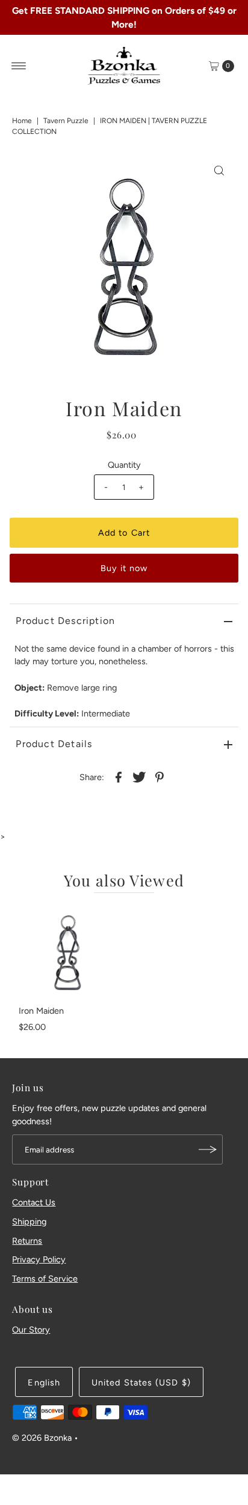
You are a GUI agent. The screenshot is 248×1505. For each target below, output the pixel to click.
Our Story (31, 1329)
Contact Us (33, 1202)
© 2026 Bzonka (42, 1437)
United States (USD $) (141, 1382)
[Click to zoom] (219, 170)
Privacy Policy (39, 1259)
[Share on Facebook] (119, 777)
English (44, 1382)
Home (22, 121)
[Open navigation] (19, 66)
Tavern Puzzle (65, 121)
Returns (27, 1240)
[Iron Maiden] (67, 952)
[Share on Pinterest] (159, 777)
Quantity (124, 464)
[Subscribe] (208, 1149)
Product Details (54, 743)
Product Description (65, 620)
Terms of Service (45, 1278)
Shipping (29, 1221)
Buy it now (124, 568)
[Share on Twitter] (139, 777)
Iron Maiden (41, 1010)
